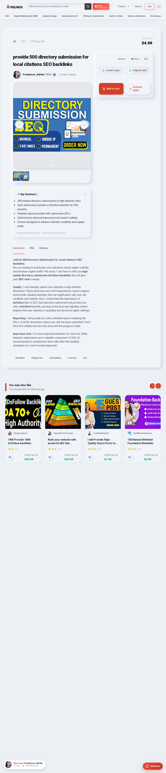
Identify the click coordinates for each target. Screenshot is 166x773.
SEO (7, 16)
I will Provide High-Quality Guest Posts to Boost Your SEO (101, 441)
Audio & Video (116, 16)
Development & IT (70, 16)
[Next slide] (84, 125)
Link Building (55, 357)
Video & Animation (136, 16)
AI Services (155, 16)
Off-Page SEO (38, 41)
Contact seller (137, 88)
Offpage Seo (37, 357)
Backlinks (20, 357)
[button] (21, 176)
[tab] (52, 165)
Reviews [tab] (43, 248)
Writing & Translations (93, 16)
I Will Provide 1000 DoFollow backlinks (19, 441)
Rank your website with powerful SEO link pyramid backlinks (62, 441)
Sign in (138, 6)
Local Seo (72, 357)
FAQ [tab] (32, 248)
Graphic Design (49, 16)
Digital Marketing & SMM (25, 16)
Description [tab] (19, 248)
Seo (85, 357)
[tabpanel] (52, 310)
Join (149, 6)
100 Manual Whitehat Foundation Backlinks (141, 441)
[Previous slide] (19, 125)
